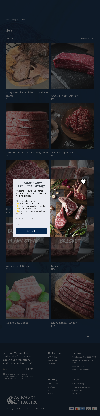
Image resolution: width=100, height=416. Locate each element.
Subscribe (32, 231)
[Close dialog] (83, 182)
